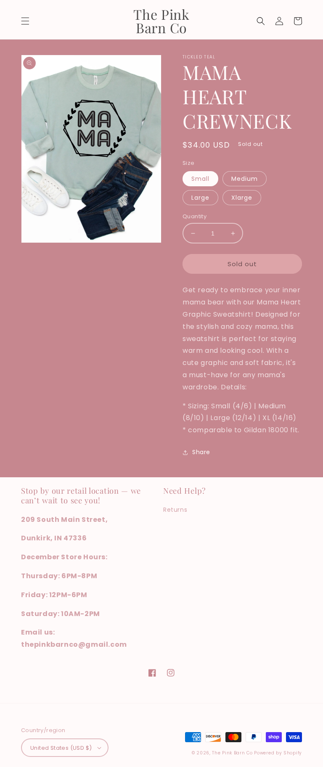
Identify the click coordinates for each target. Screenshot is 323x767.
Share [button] (201, 452)
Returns (175, 509)
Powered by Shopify (278, 753)
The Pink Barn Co (232, 753)
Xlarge (241, 197)
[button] (25, 21)
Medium (244, 179)
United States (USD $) (61, 748)
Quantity (195, 216)
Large (200, 197)
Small (200, 179)
